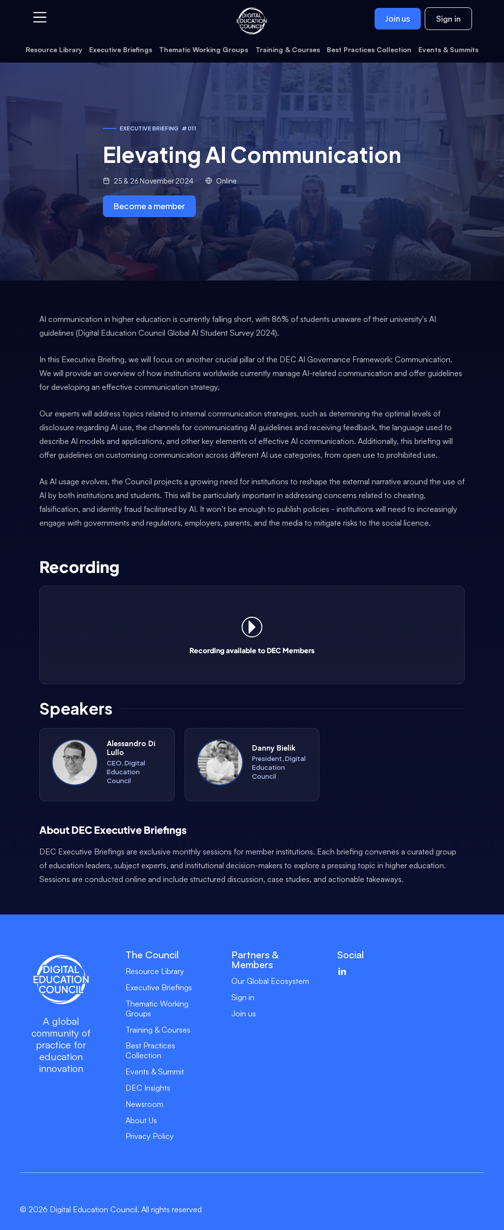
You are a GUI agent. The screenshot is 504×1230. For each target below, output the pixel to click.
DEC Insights (148, 1088)
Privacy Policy (150, 1136)
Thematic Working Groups (157, 1008)
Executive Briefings (159, 987)
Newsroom (144, 1104)
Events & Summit (155, 1071)
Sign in (448, 19)
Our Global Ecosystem (270, 981)
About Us (141, 1120)
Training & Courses (158, 1030)
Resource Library (155, 971)
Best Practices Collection (150, 1050)
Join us (397, 18)
